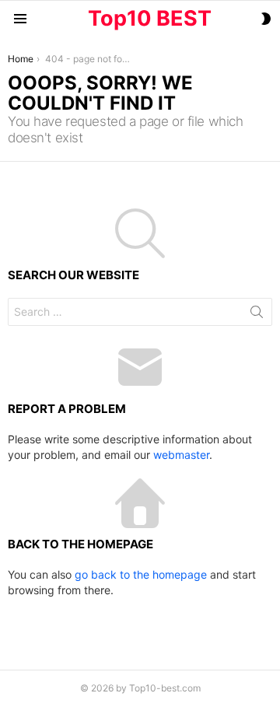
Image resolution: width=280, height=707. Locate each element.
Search (256, 315)
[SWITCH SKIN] (266, 18)
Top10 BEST (150, 18)
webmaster (181, 454)
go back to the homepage (141, 574)
